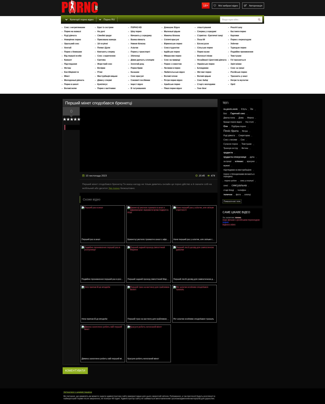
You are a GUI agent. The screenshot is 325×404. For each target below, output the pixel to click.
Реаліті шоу (236, 27)
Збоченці (135, 56)
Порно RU (109, 19)
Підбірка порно (238, 126)
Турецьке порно (238, 48)
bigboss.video (229, 224)
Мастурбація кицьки (107, 76)
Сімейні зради (104, 35)
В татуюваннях (138, 88)
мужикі (226, 165)
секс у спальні (247, 180)
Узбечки (234, 43)
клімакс (239, 161)
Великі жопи (70, 88)
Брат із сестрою (105, 27)
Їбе (251, 109)
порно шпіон (230, 180)
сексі (225, 185)
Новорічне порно (72, 39)
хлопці (247, 194)
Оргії (233, 84)
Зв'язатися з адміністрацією (77, 392)
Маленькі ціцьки (172, 31)
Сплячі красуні (171, 39)
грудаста (228, 152)
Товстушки (236, 56)
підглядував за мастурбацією (237, 170)
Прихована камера (106, 39)
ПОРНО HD (136, 27)
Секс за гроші (237, 68)
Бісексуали (203, 43)
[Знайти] (259, 19)
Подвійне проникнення (242, 52)
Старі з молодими (206, 84)
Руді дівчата (70, 35)
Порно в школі (71, 84)
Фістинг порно (204, 72)
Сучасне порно (230, 144)
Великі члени (170, 76)
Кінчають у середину (141, 35)
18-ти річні (102, 43)
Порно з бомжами (73, 52)
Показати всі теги (232, 201)
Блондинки (202, 68)
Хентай (67, 48)
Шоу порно (136, 31)
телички (227, 194)
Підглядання (70, 64)
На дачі (101, 31)
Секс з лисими (230, 140)
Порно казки (203, 52)
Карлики (235, 35)
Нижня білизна (138, 43)
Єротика (101, 60)
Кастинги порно (238, 31)
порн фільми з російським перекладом (241, 220)
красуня (251, 161)
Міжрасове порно (172, 56)
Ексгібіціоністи (71, 72)
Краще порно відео (232, 122)
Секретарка (244, 135)
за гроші (227, 161)
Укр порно (114, 188)
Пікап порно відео (173, 88)
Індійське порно (172, 52)
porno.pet (86, 7)
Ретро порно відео (173, 80)
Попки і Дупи (103, 48)
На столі (249, 122)
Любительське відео (174, 72)
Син (243, 140)
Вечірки (101, 68)
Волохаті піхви (204, 56)
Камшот (68, 60)
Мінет (67, 76)
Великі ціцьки (204, 76)
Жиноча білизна (172, 35)
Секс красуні (137, 76)
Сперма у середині (206, 31)
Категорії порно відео (81, 19)
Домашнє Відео (172, 27)
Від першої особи (72, 56)
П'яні (99, 72)
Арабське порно (172, 84)
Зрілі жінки (236, 64)
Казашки (135, 72)
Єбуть (244, 109)
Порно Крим (137, 68)
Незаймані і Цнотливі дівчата (211, 60)
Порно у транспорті (140, 52)
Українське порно (205, 64)
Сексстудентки (171, 48)
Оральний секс (71, 43)
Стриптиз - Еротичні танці (210, 35)
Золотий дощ (137, 64)
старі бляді (228, 190)
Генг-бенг (202, 88)
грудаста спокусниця (234, 157)
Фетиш (67, 68)
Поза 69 (201, 39)
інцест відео (137, 84)
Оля (225, 126)
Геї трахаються (238, 60)
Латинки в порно (172, 68)
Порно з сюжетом (173, 64)
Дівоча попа (229, 118)
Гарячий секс (238, 113)
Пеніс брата (231, 130)
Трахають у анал (239, 76)
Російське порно (239, 72)
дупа (252, 157)
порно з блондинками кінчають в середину (238, 175)
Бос (225, 113)
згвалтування (204, 27)
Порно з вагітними (106, 88)
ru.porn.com (230, 109)
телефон (241, 190)
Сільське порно (205, 48)
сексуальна (239, 185)
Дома (241, 118)
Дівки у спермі (104, 80)
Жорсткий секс (104, 64)
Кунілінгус (102, 84)
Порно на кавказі (72, 31)
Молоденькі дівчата (74, 80)
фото (238, 194)
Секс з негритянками (74, 27)
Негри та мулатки (239, 80)
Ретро (245, 131)
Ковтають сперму (106, 52)
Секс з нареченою (106, 56)
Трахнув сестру (230, 148)
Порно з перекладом (241, 39)
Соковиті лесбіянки (140, 80)
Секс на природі (172, 60)
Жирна (250, 118)
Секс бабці (202, 80)
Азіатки (134, 48)
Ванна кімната (138, 39)
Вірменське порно (173, 43)
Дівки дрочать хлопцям (142, 60)
